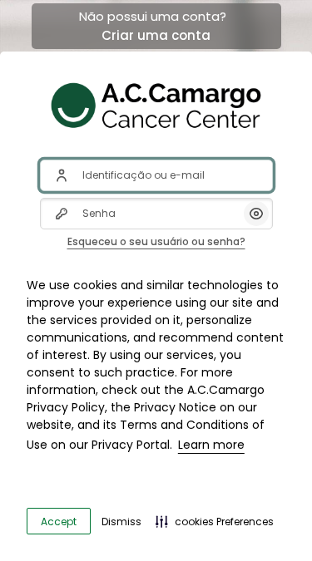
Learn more (211, 444)
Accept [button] (59, 521)
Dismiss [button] (121, 521)
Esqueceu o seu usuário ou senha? (156, 241)
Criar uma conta (156, 35)
